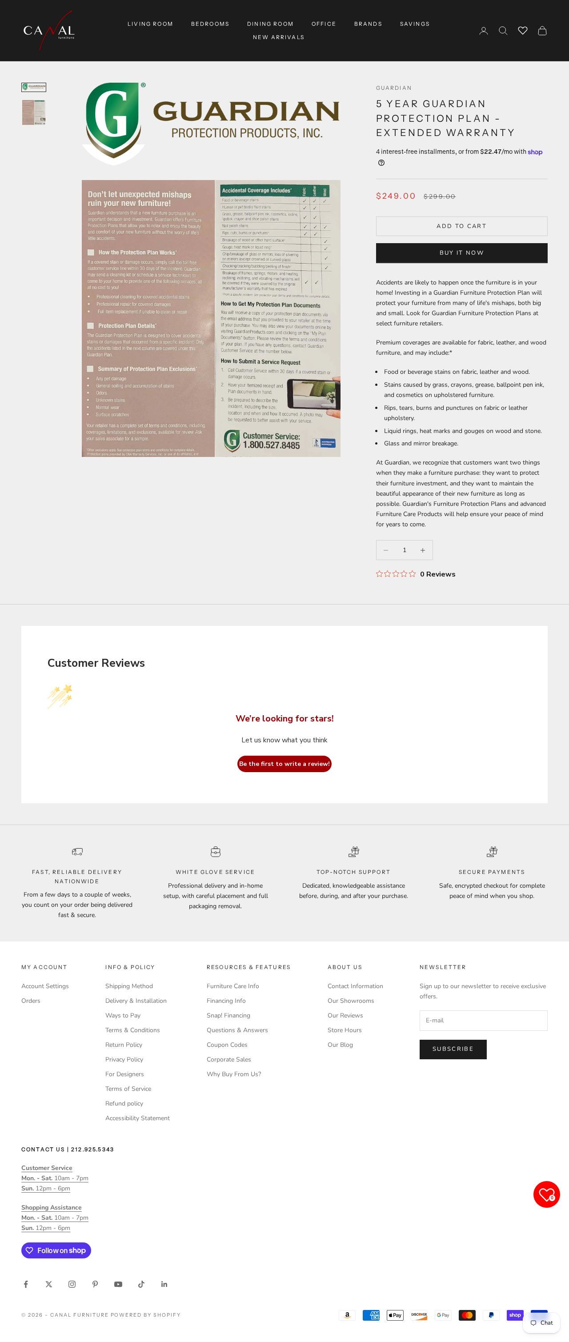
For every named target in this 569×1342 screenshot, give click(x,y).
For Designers (124, 1074)
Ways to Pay (122, 1015)
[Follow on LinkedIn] (164, 1284)
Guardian (394, 87)
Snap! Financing (228, 1015)
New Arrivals (279, 37)
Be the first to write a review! (284, 764)
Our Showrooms (351, 1001)
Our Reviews (345, 1015)
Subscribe (453, 1049)
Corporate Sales (229, 1059)
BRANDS (368, 23)
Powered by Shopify (146, 1315)
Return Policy (123, 1045)
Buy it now (462, 253)
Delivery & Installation (136, 1001)
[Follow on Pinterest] (95, 1284)
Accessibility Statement (137, 1118)
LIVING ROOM (150, 23)
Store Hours (345, 1030)
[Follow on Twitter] (48, 1284)
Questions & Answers (237, 1030)
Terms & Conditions (132, 1030)
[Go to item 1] (33, 87)
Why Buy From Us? (234, 1074)
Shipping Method (129, 986)
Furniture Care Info (233, 986)
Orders (30, 1001)
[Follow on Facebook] (25, 1284)
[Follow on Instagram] (72, 1284)
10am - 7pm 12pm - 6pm (54, 1178)
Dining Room (270, 23)
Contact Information (355, 986)
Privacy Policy (124, 1059)
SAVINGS (415, 23)
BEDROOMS (210, 23)
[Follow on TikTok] (141, 1284)
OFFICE (324, 23)
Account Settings (45, 986)
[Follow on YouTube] (118, 1284)
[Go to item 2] (33, 112)
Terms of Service (128, 1089)
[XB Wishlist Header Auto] (522, 29)
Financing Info (226, 1001)
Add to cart (462, 226)
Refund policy (124, 1103)
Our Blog (340, 1045)
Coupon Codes (227, 1045)
